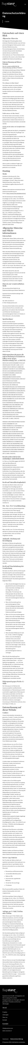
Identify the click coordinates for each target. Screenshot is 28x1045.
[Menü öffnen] (25, 4)
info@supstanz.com (7, 1028)
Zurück (7, 21)
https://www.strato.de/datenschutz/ (16, 193)
